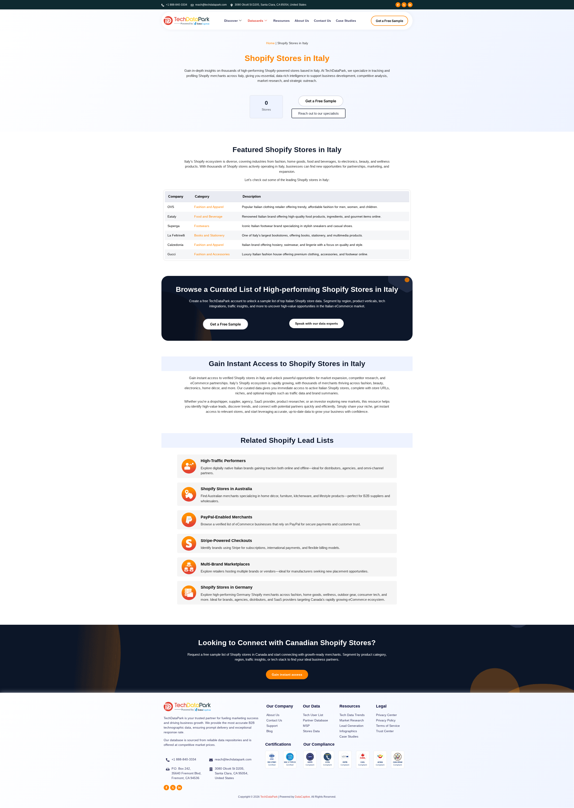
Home (270, 43)
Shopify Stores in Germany (226, 587)
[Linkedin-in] (410, 4)
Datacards (255, 20)
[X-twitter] (404, 4)
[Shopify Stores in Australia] (189, 494)
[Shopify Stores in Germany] (189, 592)
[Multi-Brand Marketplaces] (189, 567)
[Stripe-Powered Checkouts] (189, 543)
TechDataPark (269, 796)
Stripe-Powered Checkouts (226, 540)
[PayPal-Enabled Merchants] (189, 520)
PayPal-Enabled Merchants (226, 517)
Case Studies (346, 20)
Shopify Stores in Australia (226, 489)
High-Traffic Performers (223, 461)
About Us (302, 20)
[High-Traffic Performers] (189, 466)
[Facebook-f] (398, 4)
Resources (281, 20)
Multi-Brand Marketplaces (225, 564)
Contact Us (322, 20)
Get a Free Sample (389, 21)
